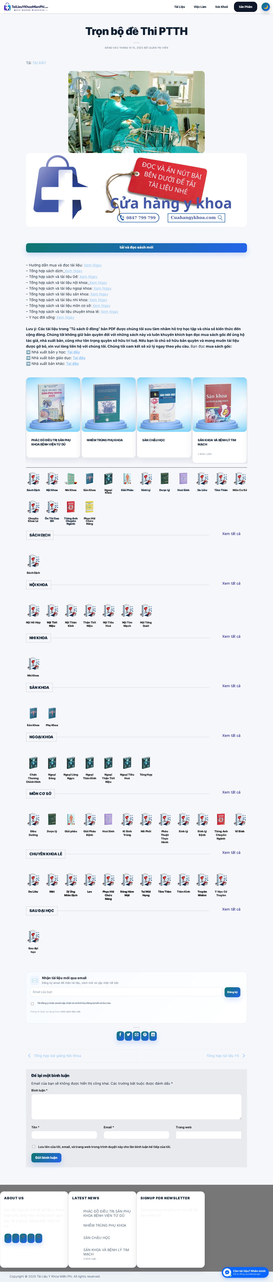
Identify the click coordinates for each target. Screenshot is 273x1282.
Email (109, 1127)
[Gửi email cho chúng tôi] (31, 1238)
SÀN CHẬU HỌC (153, 440)
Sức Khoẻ (221, 7)
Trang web (184, 1127)
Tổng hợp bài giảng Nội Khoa (57, 1056)
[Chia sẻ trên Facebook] (120, 1036)
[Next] (245, 420)
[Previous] (28, 420)
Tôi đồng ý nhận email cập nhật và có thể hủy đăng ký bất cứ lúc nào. (74, 1003)
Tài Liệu (179, 7)
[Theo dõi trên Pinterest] (38, 1238)
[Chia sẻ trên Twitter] (128, 1036)
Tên (35, 1127)
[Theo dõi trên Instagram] (15, 1238)
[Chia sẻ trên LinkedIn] (153, 1036)
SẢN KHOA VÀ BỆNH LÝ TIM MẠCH (217, 442)
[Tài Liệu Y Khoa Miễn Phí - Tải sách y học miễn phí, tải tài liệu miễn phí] (53, 6)
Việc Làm (200, 7)
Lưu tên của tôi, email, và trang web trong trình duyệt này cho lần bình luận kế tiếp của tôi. (104, 1147)
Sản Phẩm (245, 7)
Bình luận (39, 1090)
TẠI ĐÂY (39, 63)
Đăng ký (232, 992)
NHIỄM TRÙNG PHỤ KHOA (105, 440)
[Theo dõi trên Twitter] (23, 1238)
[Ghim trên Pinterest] (145, 1036)
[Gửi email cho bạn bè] (136, 1036)
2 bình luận (93, 1258)
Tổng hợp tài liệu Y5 (223, 1056)
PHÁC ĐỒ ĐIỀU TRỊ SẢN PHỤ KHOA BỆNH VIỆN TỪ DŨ (51, 442)
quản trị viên (158, 47)
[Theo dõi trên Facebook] (8, 1238)
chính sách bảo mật (70, 1011)
